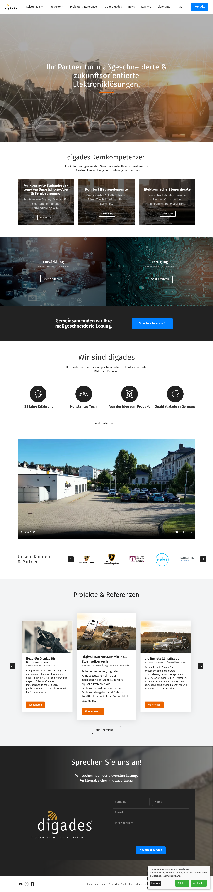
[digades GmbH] (11, 8)
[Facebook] (32, 884)
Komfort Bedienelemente (106, 189)
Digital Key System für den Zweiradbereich (45, 660)
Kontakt (200, 6)
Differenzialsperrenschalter (165, 658)
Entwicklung (53, 262)
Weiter (203, 559)
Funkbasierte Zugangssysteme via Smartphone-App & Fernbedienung (45, 189)
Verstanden (198, 883)
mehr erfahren (53, 279)
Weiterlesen (45, 217)
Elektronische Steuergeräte (167, 189)
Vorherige (71, 559)
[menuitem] (34, 7)
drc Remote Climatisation (103, 657)
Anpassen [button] (155, 883)
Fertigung (160, 262)
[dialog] (179, 877)
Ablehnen (182, 883)
